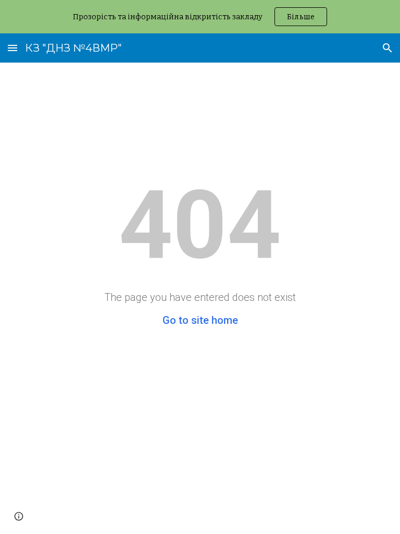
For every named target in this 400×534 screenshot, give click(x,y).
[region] (200, 16)
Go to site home (200, 320)
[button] (12, 47)
